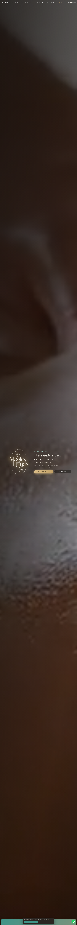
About (21, 2)
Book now (63, 2)
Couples (33, 2)
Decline (46, 921)
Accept (31, 921)
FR (72, 2)
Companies (45, 2)
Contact (52, 2)
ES (68, 2)
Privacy (49, 919)
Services (27, 2)
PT (74, 2)
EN (70, 2)
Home (16, 2)
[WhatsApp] (73, 921)
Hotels (38, 2)
